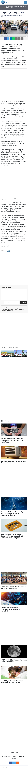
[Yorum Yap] (22, 38)
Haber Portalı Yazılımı (8, 767)
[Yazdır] (19, 38)
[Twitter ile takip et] (14, 763)
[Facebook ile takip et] (10, 763)
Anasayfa (4, 756)
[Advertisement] (14, 84)
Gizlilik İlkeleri (21, 756)
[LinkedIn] (11, 38)
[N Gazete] (6, 2)
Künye (9, 756)
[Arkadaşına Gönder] (16, 38)
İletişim (14, 756)
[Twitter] (8, 38)
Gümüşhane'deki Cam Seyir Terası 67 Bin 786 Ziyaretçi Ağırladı (16, 7)
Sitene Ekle (13, 758)
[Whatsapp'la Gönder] (13, 38)
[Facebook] (5, 38)
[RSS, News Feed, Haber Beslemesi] (17, 763)
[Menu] (25, 2)
